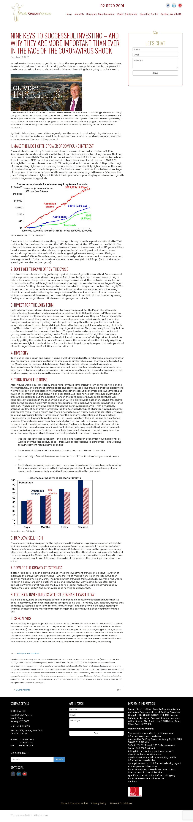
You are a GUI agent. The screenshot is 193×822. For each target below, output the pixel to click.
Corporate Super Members (100, 14)
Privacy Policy (98, 803)
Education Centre (149, 14)
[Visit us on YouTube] (180, 5)
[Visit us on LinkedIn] (174, 5)
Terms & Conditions (121, 803)
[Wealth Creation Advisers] (31, 12)
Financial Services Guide (74, 803)
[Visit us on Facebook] (168, 5)
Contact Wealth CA (171, 14)
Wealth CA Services (127, 14)
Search (59, 759)
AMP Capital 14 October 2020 (28, 653)
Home (69, 14)
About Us (79, 14)
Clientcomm (41, 815)
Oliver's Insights (23, 690)
